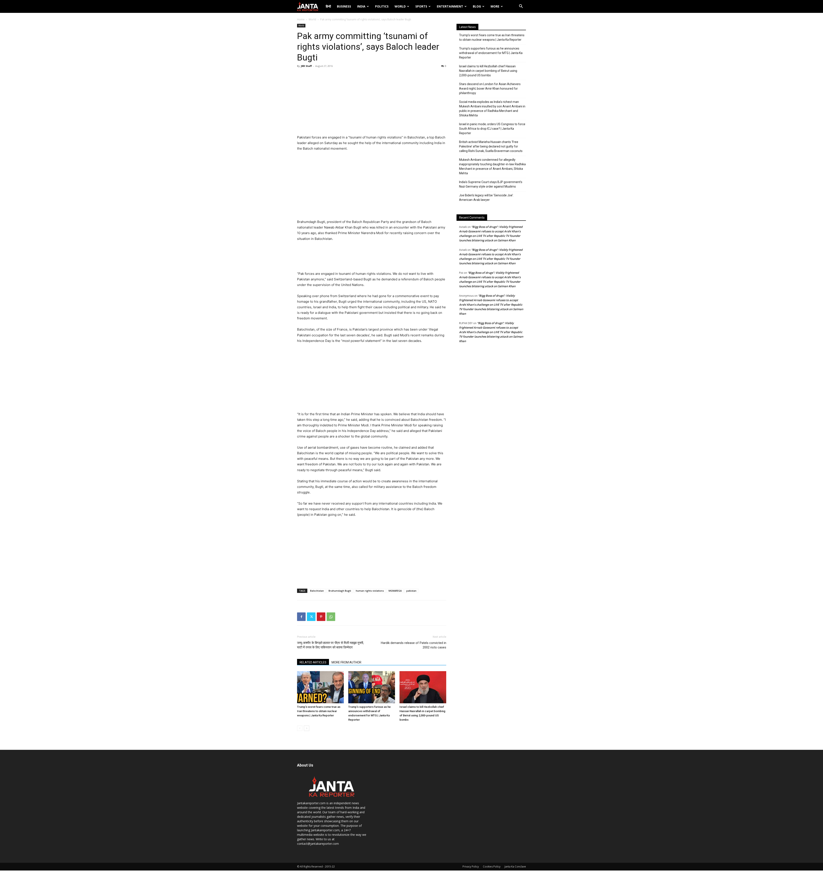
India (361, 6)
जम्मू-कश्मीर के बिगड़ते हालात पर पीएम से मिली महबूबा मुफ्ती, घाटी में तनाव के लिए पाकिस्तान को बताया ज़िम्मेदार (330, 645)
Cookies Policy (491, 866)
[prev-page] (299, 728)
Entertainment (450, 6)
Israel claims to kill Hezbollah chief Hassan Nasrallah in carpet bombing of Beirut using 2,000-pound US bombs (488, 71)
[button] (521, 7)
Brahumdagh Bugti (340, 590)
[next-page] (306, 728)
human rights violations (370, 590)
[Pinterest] (321, 616)
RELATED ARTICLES (313, 662)
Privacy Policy (471, 866)
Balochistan (317, 590)
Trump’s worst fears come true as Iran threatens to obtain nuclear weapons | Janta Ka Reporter (318, 711)
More (495, 6)
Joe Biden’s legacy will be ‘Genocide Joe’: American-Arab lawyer (486, 197)
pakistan (411, 590)
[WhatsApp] (331, 616)
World (400, 6)
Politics (382, 6)
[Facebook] (301, 616)
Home (301, 19)
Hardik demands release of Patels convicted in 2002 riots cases (413, 645)
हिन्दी (328, 6)
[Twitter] (311, 616)
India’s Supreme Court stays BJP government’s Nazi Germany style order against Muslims (490, 184)
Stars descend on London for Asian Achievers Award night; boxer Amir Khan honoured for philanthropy (490, 88)
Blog (477, 6)
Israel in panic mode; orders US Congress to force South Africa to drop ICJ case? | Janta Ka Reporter (492, 128)
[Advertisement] (371, 102)
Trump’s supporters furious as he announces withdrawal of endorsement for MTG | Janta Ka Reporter (491, 53)
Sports (421, 6)
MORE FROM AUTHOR (346, 662)
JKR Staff (306, 66)
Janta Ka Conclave (515, 866)
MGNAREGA (395, 590)
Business (344, 6)
